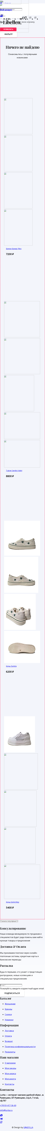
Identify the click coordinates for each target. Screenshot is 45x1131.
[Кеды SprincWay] (22, 825)
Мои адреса (10, 1073)
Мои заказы (10, 1068)
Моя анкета (10, 1079)
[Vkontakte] (1, 1118)
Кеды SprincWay (12, 902)
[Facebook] (1, 1115)
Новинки (9, 1019)
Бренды (8, 1009)
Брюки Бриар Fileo (13, 248)
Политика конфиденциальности (20, 1046)
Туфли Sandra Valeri (14, 470)
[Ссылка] (14, 31)
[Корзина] (1, 15)
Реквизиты (10, 1052)
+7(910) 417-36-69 (8, 1105)
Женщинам (10, 1004)
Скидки (8, 1014)
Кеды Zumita (11, 666)
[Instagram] (1, 1122)
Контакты (9, 1084)
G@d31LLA (28, 1127)
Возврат (9, 1041)
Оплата (8, 1036)
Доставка (9, 1030)
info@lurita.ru (6, 1110)
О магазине (10, 1063)
